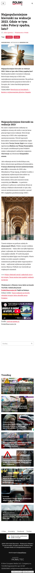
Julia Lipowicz (8, 32)
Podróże (9, 37)
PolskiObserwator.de (8, 290)
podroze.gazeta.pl (13, 321)
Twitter (29, 531)
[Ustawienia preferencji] (33, 429)
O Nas (4, 531)
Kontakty (11, 531)
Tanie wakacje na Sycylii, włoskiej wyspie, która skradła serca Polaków (15, 295)
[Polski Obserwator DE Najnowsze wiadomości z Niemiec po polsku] (17, 3)
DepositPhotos (22, 552)
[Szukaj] (32, 3)
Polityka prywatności (16, 571)
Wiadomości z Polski (21, 32)
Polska (16, 37)
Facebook (20, 531)
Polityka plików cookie (28, 571)
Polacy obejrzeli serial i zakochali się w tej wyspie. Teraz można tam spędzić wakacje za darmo (17, 277)
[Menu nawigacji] (3, 3)
